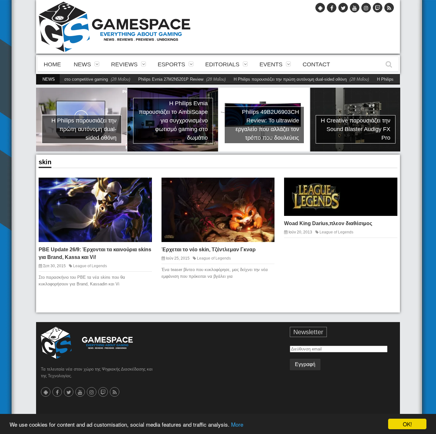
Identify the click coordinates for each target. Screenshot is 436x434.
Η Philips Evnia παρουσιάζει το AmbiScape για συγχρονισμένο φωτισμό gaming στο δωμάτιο (173, 120)
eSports (171, 64)
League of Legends (90, 266)
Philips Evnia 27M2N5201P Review (153, 79)
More (237, 424)
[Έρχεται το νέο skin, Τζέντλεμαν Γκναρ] (264, 187)
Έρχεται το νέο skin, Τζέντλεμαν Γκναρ (209, 249)
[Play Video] (253, 187)
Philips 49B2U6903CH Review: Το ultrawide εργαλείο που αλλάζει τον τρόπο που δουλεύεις (267, 125)
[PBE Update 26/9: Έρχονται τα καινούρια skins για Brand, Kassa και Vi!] (141, 187)
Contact (316, 64)
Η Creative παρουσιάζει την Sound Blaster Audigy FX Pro (355, 129)
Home (52, 64)
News (82, 64)
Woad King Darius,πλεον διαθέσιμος (328, 223)
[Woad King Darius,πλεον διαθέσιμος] (387, 185)
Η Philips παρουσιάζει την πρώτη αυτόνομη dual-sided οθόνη (272, 79)
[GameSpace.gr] (87, 343)
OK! (407, 424)
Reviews (124, 64)
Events (270, 64)
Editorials (222, 64)
